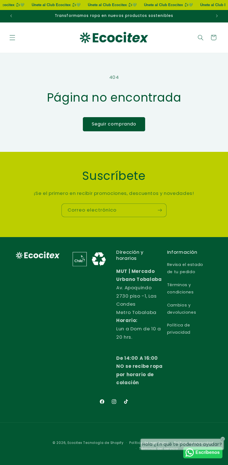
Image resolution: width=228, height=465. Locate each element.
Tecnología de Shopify (103, 443)
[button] (12, 37)
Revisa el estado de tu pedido (185, 268)
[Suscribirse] (159, 210)
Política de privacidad (178, 328)
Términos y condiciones (180, 288)
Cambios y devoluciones (181, 308)
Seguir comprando (114, 124)
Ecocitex (75, 443)
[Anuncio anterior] (11, 16)
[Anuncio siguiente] (217, 16)
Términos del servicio (158, 448)
